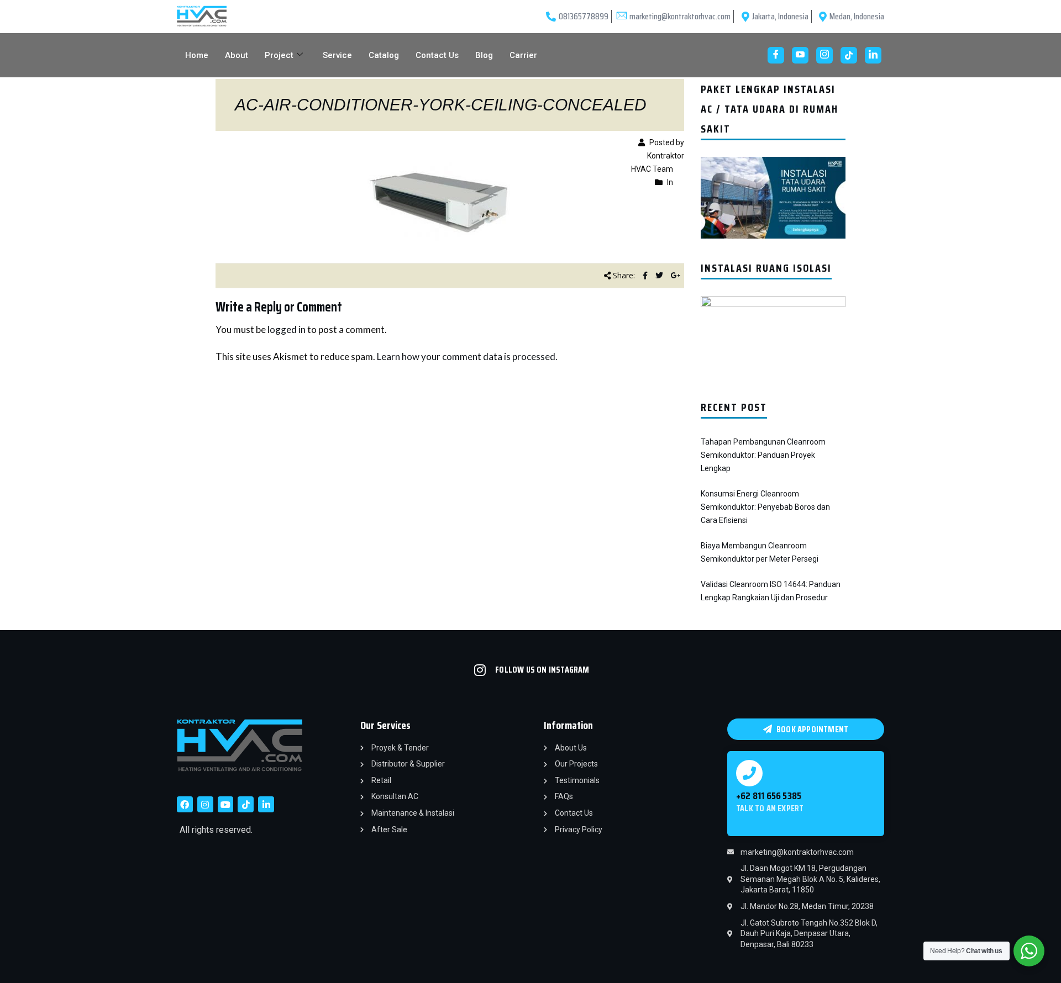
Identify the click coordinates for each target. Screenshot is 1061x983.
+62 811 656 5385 (768, 796)
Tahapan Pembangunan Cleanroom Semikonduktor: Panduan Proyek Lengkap (763, 455)
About (236, 55)
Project (279, 55)
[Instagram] (824, 55)
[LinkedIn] (873, 55)
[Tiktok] (246, 804)
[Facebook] (776, 55)
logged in (286, 329)
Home (196, 55)
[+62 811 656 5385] (749, 773)
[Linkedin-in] (266, 804)
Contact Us (437, 55)
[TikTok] (849, 55)
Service (337, 55)
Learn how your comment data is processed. (467, 356)
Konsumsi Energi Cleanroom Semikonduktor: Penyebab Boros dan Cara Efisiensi (765, 507)
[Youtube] (800, 55)
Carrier (523, 55)
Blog (484, 55)
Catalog (384, 55)
